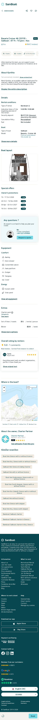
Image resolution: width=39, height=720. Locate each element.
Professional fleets (8, 573)
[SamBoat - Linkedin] (12, 653)
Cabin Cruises (26, 580)
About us (4, 562)
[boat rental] (9, 4)
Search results (9, 10)
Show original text (26, 77)
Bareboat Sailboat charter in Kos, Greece (18, 525)
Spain (3, 603)
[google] (5, 670)
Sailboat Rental (26, 569)
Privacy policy (25, 701)
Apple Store (21, 623)
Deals (23, 582)
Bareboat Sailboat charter (12, 514)
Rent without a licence (29, 577)
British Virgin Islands (8, 610)
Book (33, 716)
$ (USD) (19, 694)
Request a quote (25, 238)
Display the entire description (14, 89)
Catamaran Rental (27, 571)
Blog (2, 588)
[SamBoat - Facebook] (3, 653)
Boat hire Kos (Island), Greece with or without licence (19, 492)
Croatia (4, 599)
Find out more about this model (28, 136)
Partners (24, 703)
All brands (24, 584)
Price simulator (6, 571)
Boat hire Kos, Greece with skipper (15, 509)
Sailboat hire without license (13, 498)
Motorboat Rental (27, 562)
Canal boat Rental (27, 575)
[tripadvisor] (7, 679)
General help (25, 599)
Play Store (21, 630)
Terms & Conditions (7, 703)
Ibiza (3, 605)
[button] (4, 387)
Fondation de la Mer (8, 584)
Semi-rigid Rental (27, 565)
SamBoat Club (6, 577)
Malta (3, 607)
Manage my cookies (28, 605)
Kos (4, 44)
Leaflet (35, 420)
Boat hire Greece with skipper (14, 503)
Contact (24, 603)
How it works (25, 601)
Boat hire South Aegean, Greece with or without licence (19, 485)
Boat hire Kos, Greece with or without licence (19, 461)
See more (5, 316)
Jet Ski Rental (26, 573)
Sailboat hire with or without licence (16, 472)
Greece (4, 601)
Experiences (5, 586)
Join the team (6, 565)
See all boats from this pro (22, 444)
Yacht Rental (25, 567)
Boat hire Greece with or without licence (17, 456)
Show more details (9, 141)
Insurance (4, 569)
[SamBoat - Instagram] (7, 653)
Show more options (9, 332)
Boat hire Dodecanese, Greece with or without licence (19, 478)
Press (3, 582)
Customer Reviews (8, 580)
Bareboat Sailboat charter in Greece (16, 519)
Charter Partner (17, 436)
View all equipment (9, 299)
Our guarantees (7, 567)
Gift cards (5, 575)
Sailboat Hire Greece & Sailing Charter (16, 467)
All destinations (7, 612)
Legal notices (5, 701)
